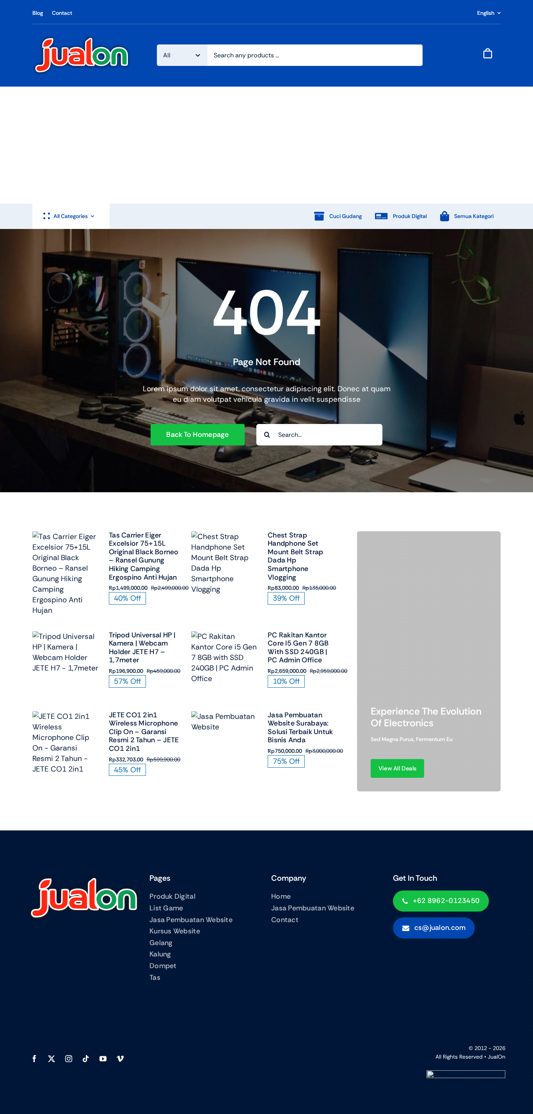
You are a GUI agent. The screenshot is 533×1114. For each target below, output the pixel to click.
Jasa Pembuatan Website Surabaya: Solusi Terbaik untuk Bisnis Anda (300, 727)
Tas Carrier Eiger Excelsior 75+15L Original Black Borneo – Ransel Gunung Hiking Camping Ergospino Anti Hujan (144, 556)
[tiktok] (85, 1058)
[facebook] (34, 1058)
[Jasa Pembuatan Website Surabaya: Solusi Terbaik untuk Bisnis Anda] (225, 716)
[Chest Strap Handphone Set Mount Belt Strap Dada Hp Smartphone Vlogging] (225, 536)
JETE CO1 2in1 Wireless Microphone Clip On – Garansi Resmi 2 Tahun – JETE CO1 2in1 (144, 731)
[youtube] (103, 1058)
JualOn (496, 1056)
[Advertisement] (266, 145)
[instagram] (68, 1058)
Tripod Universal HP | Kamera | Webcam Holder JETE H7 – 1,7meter (142, 647)
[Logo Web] (81, 39)
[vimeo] (120, 1058)
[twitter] (51, 1058)
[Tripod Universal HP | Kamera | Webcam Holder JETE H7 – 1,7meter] (66, 636)
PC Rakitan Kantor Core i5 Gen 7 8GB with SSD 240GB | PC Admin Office (298, 647)
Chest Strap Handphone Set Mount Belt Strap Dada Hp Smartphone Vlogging (295, 556)
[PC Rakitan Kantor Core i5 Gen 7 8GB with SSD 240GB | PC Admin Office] (225, 636)
